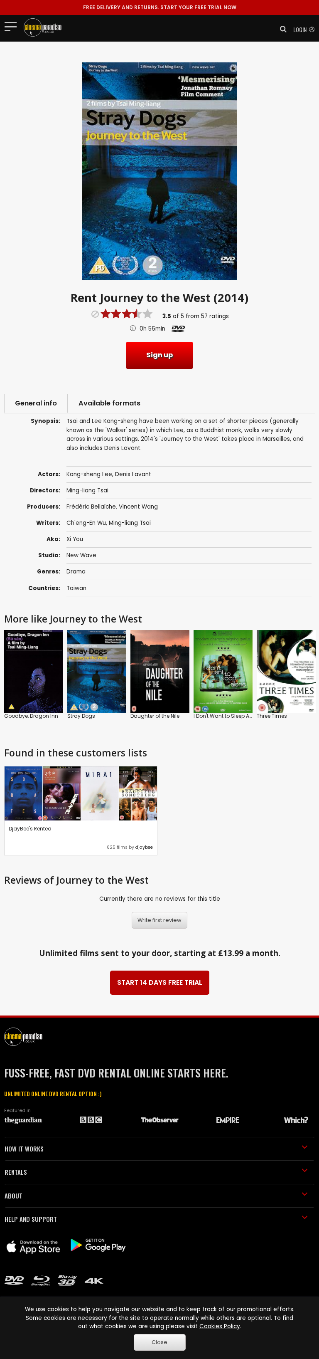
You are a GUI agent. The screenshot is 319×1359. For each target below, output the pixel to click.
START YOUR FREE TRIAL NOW (159, 7)
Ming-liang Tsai (130, 523)
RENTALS (16, 1171)
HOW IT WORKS (24, 1148)
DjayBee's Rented (30, 828)
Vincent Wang (138, 507)
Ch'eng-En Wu (86, 523)
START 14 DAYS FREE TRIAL (159, 982)
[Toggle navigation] (13, 26)
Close (159, 1342)
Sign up (159, 355)
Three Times (272, 715)
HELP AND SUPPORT (31, 1218)
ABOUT (13, 1195)
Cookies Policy (219, 1326)
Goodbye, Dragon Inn (31, 715)
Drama (76, 572)
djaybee (144, 847)
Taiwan (76, 588)
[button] (281, 29)
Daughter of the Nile (154, 715)
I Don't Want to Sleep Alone (227, 715)
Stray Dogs (81, 715)
